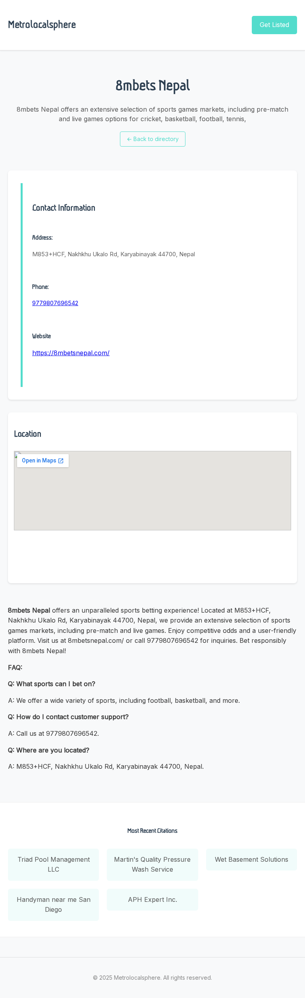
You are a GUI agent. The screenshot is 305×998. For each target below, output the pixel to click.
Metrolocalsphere (42, 24)
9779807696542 (55, 303)
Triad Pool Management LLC (53, 864)
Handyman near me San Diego (54, 904)
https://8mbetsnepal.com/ (71, 353)
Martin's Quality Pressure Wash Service (152, 864)
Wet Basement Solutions (251, 859)
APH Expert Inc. (152, 899)
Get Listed (274, 25)
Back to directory (153, 138)
